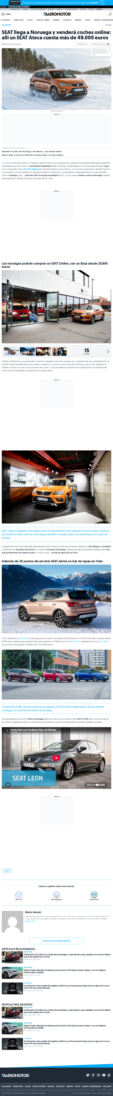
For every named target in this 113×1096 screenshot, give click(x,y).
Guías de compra (43, 20)
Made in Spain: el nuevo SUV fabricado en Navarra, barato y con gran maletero (32, 155)
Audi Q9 (83, 9)
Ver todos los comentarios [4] (56, 941)
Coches (30, 20)
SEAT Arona (75, 641)
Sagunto (59, 9)
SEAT (4, 163)
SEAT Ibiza (24, 638)
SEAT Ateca (103, 641)
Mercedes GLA (15, 9)
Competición (18, 20)
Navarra (25, 9)
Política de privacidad (104, 1093)
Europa (91, 9)
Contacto (74, 1093)
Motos (87, 20)
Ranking (56, 20)
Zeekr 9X (51, 9)
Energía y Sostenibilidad (91, 1086)
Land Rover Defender (38, 9)
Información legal (84, 1093)
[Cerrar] (109, 49)
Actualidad (5, 20)
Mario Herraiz (9, 44)
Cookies (93, 1093)
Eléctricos (67, 20)
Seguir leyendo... (31, 921)
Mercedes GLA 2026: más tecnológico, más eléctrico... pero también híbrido (32, 151)
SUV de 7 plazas (30, 169)
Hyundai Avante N (71, 9)
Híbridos (78, 20)
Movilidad (107, 1086)
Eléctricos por (13, 7)
